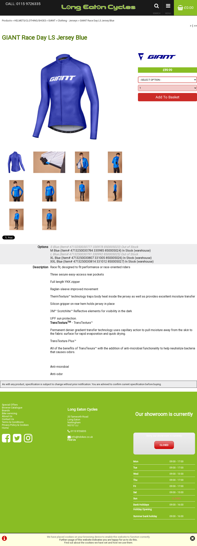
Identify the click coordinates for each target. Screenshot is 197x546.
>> (195, 26)
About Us (7, 416)
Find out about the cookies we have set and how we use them (98, 542)
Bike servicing (9, 413)
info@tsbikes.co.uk (82, 436)
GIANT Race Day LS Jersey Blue (97, 20)
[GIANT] (157, 65)
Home (5, 427)
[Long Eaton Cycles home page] (98, 7)
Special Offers (10, 404)
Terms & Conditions (13, 422)
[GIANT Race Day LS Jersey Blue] (65, 96)
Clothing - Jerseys (68, 20)
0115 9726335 (78, 431)
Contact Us (8, 419)
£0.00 (188, 7)
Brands (6, 410)
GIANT (51, 20)
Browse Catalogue (12, 407)
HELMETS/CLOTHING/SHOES (30, 20)
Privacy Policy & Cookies (15, 424)
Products (7, 20)
